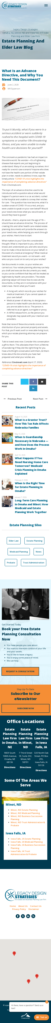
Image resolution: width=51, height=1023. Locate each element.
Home (13, 906)
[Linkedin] (33, 388)
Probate (11, 562)
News (38, 551)
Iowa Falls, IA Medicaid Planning (27, 841)
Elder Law (14, 540)
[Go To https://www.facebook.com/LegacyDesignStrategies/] (18, 916)
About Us (23, 906)
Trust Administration (33, 562)
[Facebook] (33, 382)
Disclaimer (33, 909)
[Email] (42, 382)
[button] (20, 671)
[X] (25, 382)
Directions (9, 767)
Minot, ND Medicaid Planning (25, 813)
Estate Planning (34, 540)
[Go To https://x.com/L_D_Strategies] (23, 916)
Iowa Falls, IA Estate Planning (25, 838)
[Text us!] (41, 1018)
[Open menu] (46, 5)
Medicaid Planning (19, 551)
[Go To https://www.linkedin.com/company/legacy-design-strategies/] (28, 916)
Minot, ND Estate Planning (24, 809)
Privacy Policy (19, 909)
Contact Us (35, 906)
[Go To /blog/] (33, 916)
